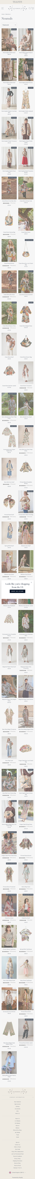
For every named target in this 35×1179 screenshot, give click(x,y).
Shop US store (17, 591)
